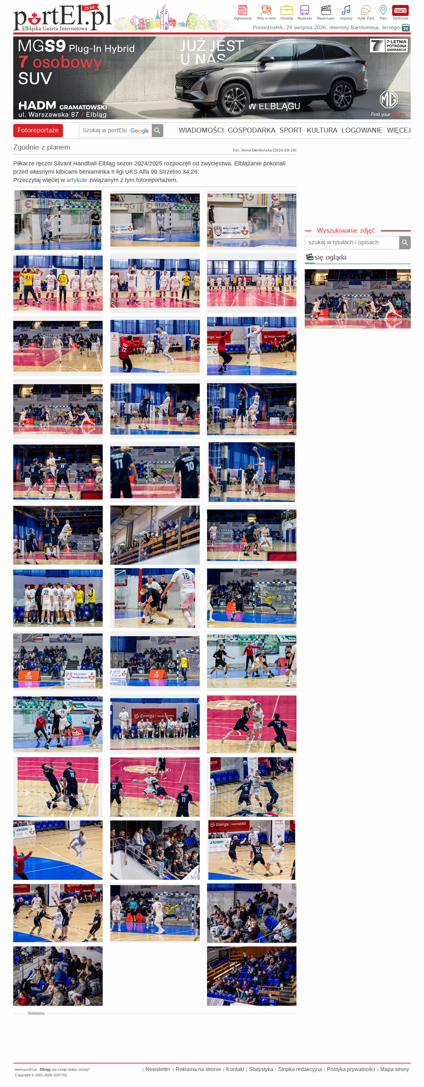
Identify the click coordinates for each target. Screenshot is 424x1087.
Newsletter (158, 1069)
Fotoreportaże (38, 130)
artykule (77, 180)
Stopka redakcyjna (300, 1069)
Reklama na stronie (198, 1069)
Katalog (287, 18)
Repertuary (326, 18)
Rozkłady (304, 18)
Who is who (266, 18)
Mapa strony (394, 1069)
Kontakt (235, 1069)
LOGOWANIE (362, 130)
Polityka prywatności (351, 1069)
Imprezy (346, 18)
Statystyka (261, 1069)
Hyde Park (365, 18)
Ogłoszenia (243, 18)
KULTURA (322, 130)
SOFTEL (60, 1075)
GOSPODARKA (252, 130)
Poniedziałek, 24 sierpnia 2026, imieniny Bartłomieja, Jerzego (326, 27)
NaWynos (400, 10)
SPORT (291, 130)
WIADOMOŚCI (201, 130)
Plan (383, 18)
